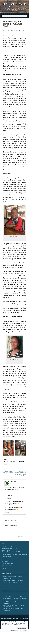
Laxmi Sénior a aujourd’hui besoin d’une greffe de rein (15, 599)
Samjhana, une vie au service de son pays (13, 580)
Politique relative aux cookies (14, 625)
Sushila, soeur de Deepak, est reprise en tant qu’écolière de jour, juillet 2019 (20, 473)
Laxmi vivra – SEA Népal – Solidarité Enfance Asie (14, 596)
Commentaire (20, 536)
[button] (8, 448)
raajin (4, 593)
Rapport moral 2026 (7, 578)
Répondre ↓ (7, 512)
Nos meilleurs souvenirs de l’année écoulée (13, 582)
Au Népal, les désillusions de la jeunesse (12, 576)
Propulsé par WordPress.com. (8, 618)
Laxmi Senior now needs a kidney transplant (13, 602)
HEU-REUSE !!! (6, 586)
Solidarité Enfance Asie (11, 30)
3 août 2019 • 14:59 (14, 482)
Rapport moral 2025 (7, 584)
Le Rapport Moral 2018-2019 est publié (8, 471)
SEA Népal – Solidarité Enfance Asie (14, 5)
